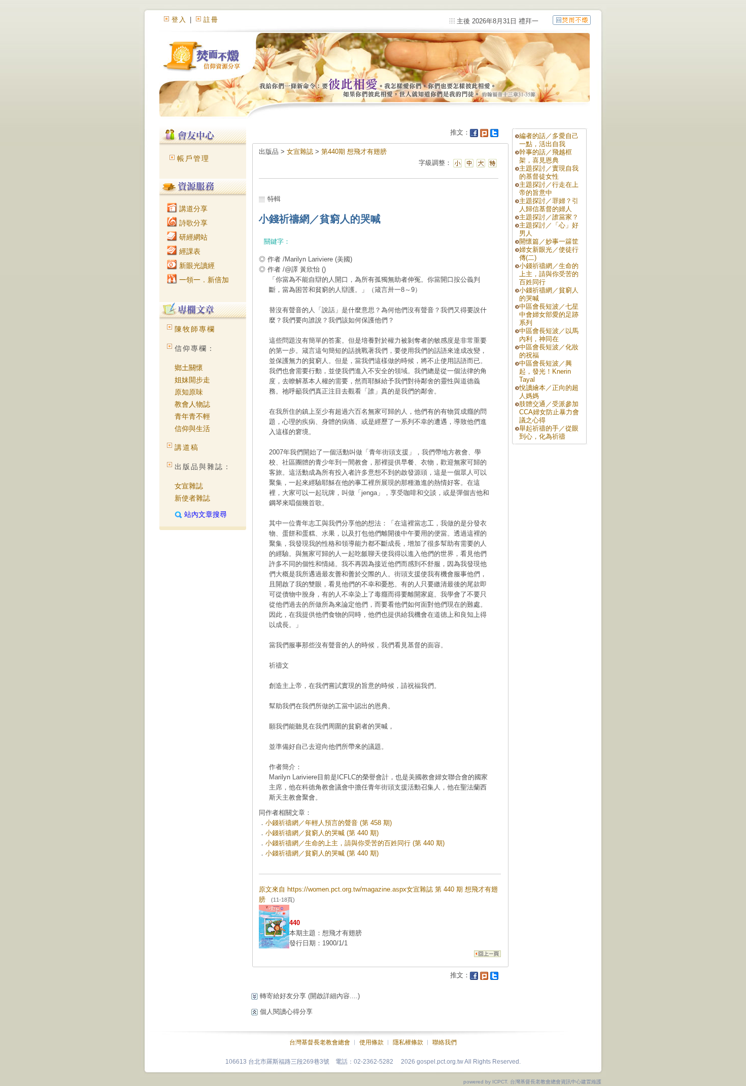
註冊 (211, 19)
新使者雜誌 (192, 498)
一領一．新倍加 (203, 280)
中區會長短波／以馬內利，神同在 (549, 335)
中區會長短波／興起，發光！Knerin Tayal (545, 371)
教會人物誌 (192, 404)
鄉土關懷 (189, 368)
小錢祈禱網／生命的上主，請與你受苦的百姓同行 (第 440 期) (355, 843)
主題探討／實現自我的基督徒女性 (549, 172)
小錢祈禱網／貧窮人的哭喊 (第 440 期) (322, 833)
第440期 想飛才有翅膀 (354, 151)
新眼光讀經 (196, 265)
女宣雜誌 (189, 486)
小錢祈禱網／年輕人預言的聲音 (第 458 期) (328, 823)
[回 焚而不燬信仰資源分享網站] (572, 19)
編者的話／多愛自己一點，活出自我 (549, 140)
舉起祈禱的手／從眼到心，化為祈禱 (549, 432)
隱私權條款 (408, 1042)
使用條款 (371, 1042)
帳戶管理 (193, 158)
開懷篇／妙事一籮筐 (549, 241)
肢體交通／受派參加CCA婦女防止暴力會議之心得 (549, 412)
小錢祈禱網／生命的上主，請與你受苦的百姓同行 (549, 274)
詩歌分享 (192, 223)
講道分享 (192, 209)
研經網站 (192, 237)
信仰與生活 (192, 428)
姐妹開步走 (192, 380)
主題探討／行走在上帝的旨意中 (549, 188)
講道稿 (187, 447)
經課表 (188, 251)
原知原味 (189, 392)
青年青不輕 (192, 416)
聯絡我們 (444, 1042)
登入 (179, 19)
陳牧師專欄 (195, 329)
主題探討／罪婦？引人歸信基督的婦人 (549, 205)
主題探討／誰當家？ (549, 217)
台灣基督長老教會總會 (319, 1042)
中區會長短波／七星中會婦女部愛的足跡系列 (549, 314)
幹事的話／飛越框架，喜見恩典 (545, 156)
